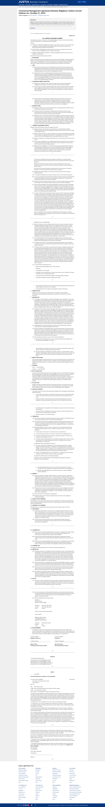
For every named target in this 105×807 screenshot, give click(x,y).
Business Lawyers (22, 771)
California (38, 792)
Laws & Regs (49, 4)
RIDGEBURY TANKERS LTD (37, 6)
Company (62, 805)
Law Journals (72, 777)
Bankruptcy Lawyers (23, 770)
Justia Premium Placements (75, 790)
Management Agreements (43, 15)
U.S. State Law (39, 785)
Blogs (70, 778)
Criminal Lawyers (22, 773)
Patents (54, 794)
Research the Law (35, 4)
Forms (23, 6)
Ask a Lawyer (28, 4)
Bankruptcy (38, 770)
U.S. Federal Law (22, 785)
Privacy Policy (77, 805)
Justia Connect (51, 805)
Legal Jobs (54, 787)
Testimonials (72, 797)
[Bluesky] (31, 805)
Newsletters (55, 4)
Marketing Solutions (63, 4)
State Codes (38, 788)
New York (38, 795)
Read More (32, 28)
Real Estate (54, 778)
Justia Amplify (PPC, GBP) (74, 794)
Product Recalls (55, 792)
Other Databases (56, 785)
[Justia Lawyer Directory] (35, 805)
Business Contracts (28, 6)
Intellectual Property (56, 775)
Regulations (21, 790)
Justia (20, 6)
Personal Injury (39, 780)
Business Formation (56, 770)
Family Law (38, 778)
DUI (36, 775)
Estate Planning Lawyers (24, 777)
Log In (79, 1)
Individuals (38, 768)
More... (20, 782)
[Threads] (30, 805)
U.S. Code (20, 788)
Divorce (37, 773)
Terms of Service (70, 805)
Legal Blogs (54, 788)
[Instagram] (28, 805)
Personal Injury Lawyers (23, 780)
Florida (37, 794)
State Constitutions (39, 787)
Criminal (37, 771)
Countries (54, 797)
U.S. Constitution (22, 787)
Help (65, 805)
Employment (55, 773)
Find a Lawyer (21, 4)
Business (54, 768)
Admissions (71, 771)
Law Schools (43, 4)
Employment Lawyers (23, 775)
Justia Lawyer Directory (74, 788)
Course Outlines (72, 775)
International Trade (56, 777)
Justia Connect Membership (75, 787)
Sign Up (84, 1)
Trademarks (55, 795)
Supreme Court (22, 792)
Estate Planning (39, 777)
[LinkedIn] (23, 805)
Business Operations (32, 15)
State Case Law (39, 790)
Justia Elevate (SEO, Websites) (75, 792)
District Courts (22, 795)
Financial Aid (71, 773)
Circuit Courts (21, 794)
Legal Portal (57, 805)
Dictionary (71, 770)
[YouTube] (25, 805)
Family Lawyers (22, 778)
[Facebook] (27, 805)
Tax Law (54, 780)
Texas (37, 797)
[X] (33, 805)
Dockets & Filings (22, 797)
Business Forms (55, 790)
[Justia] (24, 2)
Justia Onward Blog (73, 795)
